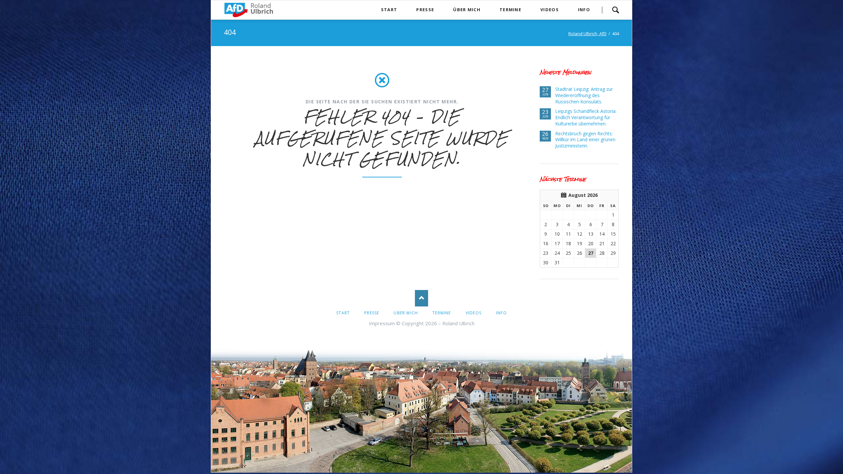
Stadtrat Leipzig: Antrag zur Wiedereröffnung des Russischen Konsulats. (584, 95)
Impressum (382, 323)
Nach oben (421, 298)
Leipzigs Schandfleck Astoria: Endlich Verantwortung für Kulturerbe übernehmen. (585, 117)
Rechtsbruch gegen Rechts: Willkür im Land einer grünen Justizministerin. (585, 140)
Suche (615, 9)
